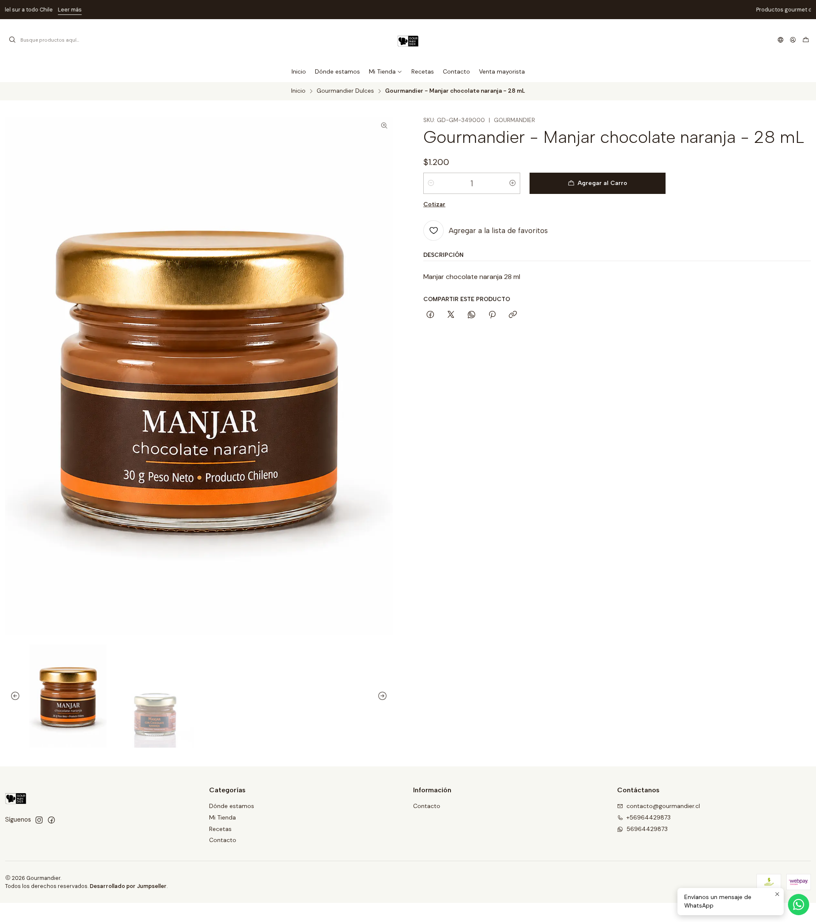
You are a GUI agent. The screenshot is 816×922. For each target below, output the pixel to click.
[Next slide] (386, 696)
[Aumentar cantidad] (512, 183)
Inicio (298, 91)
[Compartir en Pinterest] (492, 315)
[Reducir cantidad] (431, 183)
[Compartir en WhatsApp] (472, 315)
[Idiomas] (780, 40)
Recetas (220, 829)
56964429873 (647, 829)
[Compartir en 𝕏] (451, 315)
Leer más (462, 9)
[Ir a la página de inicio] (408, 40)
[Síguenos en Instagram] (39, 820)
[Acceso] (793, 40)
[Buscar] (12, 39)
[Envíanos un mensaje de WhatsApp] (798, 904)
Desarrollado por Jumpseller (128, 886)
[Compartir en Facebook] (430, 315)
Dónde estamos (231, 806)
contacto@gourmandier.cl (663, 806)
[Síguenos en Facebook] (51, 820)
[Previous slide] (11, 696)
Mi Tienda (222, 817)
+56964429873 (648, 817)
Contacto (222, 840)
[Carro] (806, 40)
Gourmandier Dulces (345, 91)
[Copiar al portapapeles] (513, 315)
